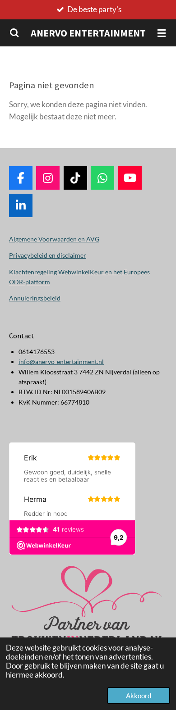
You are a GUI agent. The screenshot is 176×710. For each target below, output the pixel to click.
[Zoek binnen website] (14, 33)
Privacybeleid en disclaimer (47, 255)
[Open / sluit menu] (161, 33)
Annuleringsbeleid (34, 298)
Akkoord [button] (138, 696)
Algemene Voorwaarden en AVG (54, 239)
